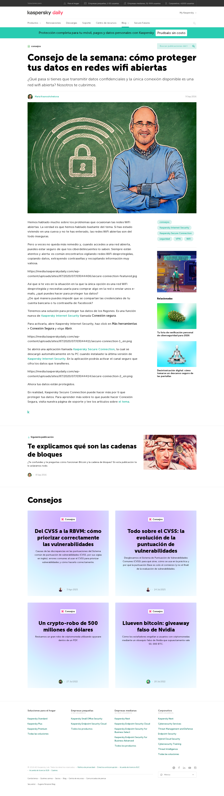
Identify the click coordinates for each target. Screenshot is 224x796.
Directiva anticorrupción (107, 767)
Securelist (31, 784)
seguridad (165, 238)
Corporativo (165, 710)
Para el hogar (73, 3)
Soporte (86, 23)
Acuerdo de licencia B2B (39, 770)
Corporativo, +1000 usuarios (181, 3)
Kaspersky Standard (37, 718)
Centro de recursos (106, 23)
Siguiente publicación (42, 437)
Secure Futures (142, 23)
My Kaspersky (187, 12)
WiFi (188, 238)
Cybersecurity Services (169, 724)
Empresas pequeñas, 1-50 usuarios (103, 3)
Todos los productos (81, 729)
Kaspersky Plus (35, 724)
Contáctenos (33, 778)
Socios (57, 778)
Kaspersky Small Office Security (86, 718)
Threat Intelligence (168, 749)
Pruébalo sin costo (171, 33)
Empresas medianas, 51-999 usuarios (144, 3)
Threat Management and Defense (175, 729)
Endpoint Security (167, 734)
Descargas (71, 23)
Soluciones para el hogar (42, 710)
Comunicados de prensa (96, 778)
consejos (36, 46)
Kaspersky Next (122, 718)
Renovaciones (53, 23)
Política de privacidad (86, 767)
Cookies (54, 770)
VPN (178, 238)
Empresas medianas (126, 710)
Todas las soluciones (38, 734)
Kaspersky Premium (37, 729)
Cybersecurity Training (169, 744)
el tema (124, 401)
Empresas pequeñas (82, 710)
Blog (124, 23)
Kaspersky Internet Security (60, 315)
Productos (33, 23)
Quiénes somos (46, 778)
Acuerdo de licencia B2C (130, 767)
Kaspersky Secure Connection (94, 349)
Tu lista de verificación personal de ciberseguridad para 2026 (175, 334)
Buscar (193, 46)
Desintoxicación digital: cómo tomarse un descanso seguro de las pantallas (175, 373)
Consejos (69, 519)
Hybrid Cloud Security (169, 739)
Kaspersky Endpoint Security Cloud (88, 724)
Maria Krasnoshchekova (47, 96)
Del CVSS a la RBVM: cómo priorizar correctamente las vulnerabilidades (68, 537)
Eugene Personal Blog (46, 784)
